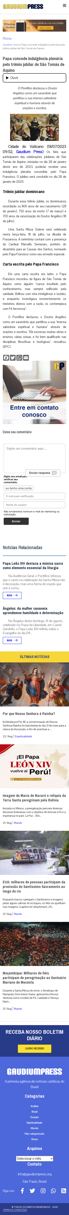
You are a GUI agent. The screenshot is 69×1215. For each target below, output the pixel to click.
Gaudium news (11, 44)
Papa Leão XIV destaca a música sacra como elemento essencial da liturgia (33, 565)
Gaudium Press (29, 151)
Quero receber (34, 1048)
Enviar (16, 521)
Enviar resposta (39, 473)
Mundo (18, 823)
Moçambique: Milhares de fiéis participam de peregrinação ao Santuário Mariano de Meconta (34, 978)
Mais (10, 595)
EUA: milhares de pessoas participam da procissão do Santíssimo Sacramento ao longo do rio (34, 887)
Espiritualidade (23, 736)
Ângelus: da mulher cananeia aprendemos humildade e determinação (33, 610)
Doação (34, 1117)
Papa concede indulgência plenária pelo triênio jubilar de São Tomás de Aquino (33, 64)
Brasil (35, 1111)
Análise (34, 1106)
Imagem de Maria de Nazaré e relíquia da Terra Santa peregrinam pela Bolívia (34, 798)
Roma (7, 38)
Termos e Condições (15, 1209)
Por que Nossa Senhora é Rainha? (29, 713)
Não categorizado (34, 1133)
